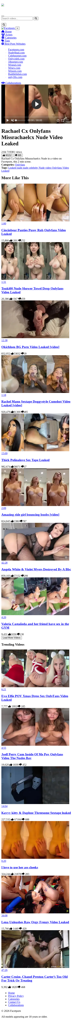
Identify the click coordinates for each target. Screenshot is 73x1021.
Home (8, 31)
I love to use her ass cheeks (19, 867)
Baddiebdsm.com (17, 74)
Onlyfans (20, 164)
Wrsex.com (14, 67)
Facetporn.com (16, 49)
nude (20, 167)
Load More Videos (12, 637)
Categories (10, 37)
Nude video (45, 167)
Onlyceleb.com (16, 58)
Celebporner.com (17, 55)
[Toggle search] (3, 25)
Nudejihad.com (16, 52)
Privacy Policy (16, 995)
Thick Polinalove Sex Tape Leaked (25, 460)
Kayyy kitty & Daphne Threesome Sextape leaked (36, 813)
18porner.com (15, 61)
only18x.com (15, 77)
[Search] (35, 18)
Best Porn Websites (14, 43)
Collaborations (13, 82)
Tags (7, 40)
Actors (8, 34)
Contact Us (14, 1002)
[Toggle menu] (2, 15)
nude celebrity (31, 167)
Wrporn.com (15, 71)
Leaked (12, 167)
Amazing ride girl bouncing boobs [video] (30, 514)
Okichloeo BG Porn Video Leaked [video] (30, 347)
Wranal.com (14, 64)
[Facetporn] (14, 7)
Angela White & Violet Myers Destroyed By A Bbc (36, 569)
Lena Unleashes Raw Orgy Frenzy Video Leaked (35, 922)
